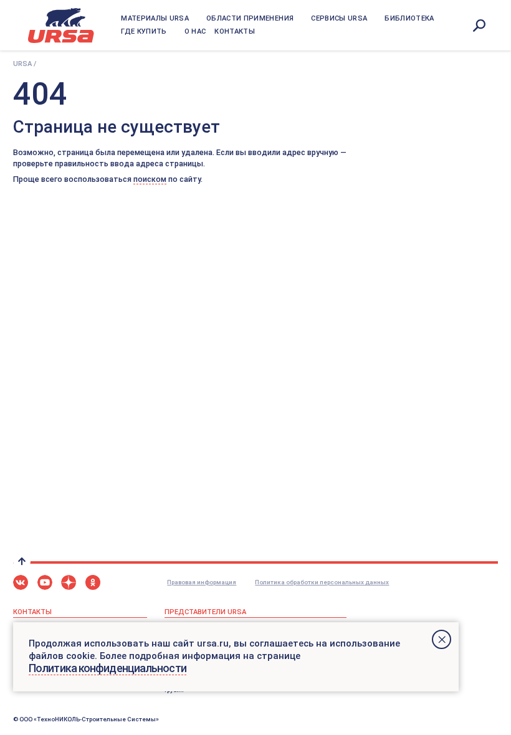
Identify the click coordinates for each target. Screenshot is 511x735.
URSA (22, 64)
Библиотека (409, 18)
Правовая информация (201, 582)
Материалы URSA (155, 18)
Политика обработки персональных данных (322, 582)
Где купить (143, 31)
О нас (195, 31)
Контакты (234, 31)
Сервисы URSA (339, 18)
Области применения (250, 18)
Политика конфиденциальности (107, 668)
